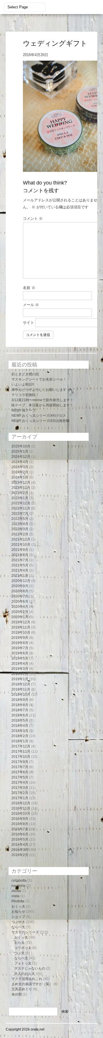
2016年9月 (19, 819)
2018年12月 (20, 684)
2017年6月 (19, 772)
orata (15, 896)
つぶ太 (19, 953)
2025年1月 (19, 451)
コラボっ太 (22, 948)
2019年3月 (19, 669)
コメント (33, 218)
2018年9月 (19, 700)
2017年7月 (19, 767)
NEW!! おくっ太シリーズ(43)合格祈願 (40, 421)
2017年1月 (19, 798)
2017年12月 (20, 746)
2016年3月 (19, 850)
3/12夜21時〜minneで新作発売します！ (42, 400)
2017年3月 (19, 788)
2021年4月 (19, 570)
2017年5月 (19, 777)
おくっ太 (18, 906)
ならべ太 (18, 927)
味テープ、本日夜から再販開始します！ (42, 405)
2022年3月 (19, 529)
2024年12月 (20, 457)
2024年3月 (19, 467)
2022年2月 (19, 534)
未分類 (16, 994)
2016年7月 (19, 829)
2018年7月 (19, 710)
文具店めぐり (21, 989)
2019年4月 (19, 664)
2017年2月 (19, 793)
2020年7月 (19, 596)
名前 (29, 288)
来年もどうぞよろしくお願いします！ (40, 390)
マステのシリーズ (25, 932)
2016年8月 (19, 824)
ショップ (18, 917)
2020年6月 (19, 601)
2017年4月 (19, 783)
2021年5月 (19, 565)
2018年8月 (19, 705)
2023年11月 (20, 488)
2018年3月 (19, 731)
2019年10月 (20, 633)
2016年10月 (20, 814)
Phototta (17, 901)
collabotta (19, 881)
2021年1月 (19, 576)
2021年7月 (19, 560)
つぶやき (18, 922)
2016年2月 (19, 855)
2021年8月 (19, 555)
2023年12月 (20, 482)
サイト (28, 322)
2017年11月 (20, 751)
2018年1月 (19, 741)
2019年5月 (19, 658)
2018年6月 (19, 715)
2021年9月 (19, 550)
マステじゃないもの (29, 968)
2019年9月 (19, 638)
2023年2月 (19, 493)
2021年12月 (20, 539)
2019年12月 (20, 622)
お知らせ (18, 912)
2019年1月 (19, 679)
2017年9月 (19, 762)
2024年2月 (19, 472)
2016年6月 (19, 834)
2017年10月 (20, 757)
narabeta (18, 886)
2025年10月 (20, 446)
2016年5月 (19, 839)
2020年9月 (19, 586)
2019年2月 (19, 674)
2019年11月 (20, 627)
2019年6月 (19, 653)
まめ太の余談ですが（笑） (32, 984)
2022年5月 (19, 519)
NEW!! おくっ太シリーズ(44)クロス (38, 416)
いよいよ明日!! (22, 384)
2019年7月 (19, 648)
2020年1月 (19, 617)
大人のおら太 (24, 974)
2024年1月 (19, 477)
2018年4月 (19, 726)
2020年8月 (19, 591)
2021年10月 (20, 545)
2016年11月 (20, 808)
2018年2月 (19, 736)
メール (31, 305)
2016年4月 (19, 845)
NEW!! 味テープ (23, 410)
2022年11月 (20, 508)
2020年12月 (20, 581)
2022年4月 (19, 524)
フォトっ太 (22, 963)
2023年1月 (19, 498)
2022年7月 (19, 514)
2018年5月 (19, 720)
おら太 (19, 943)
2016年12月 (20, 803)
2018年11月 (20, 689)
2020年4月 (19, 607)
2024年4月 (19, 462)
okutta (16, 891)
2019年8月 (19, 643)
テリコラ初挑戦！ (25, 395)
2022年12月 (20, 503)
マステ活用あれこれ (26, 979)
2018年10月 (20, 695)
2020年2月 (19, 612)
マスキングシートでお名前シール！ (38, 379)
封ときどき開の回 (25, 374)
